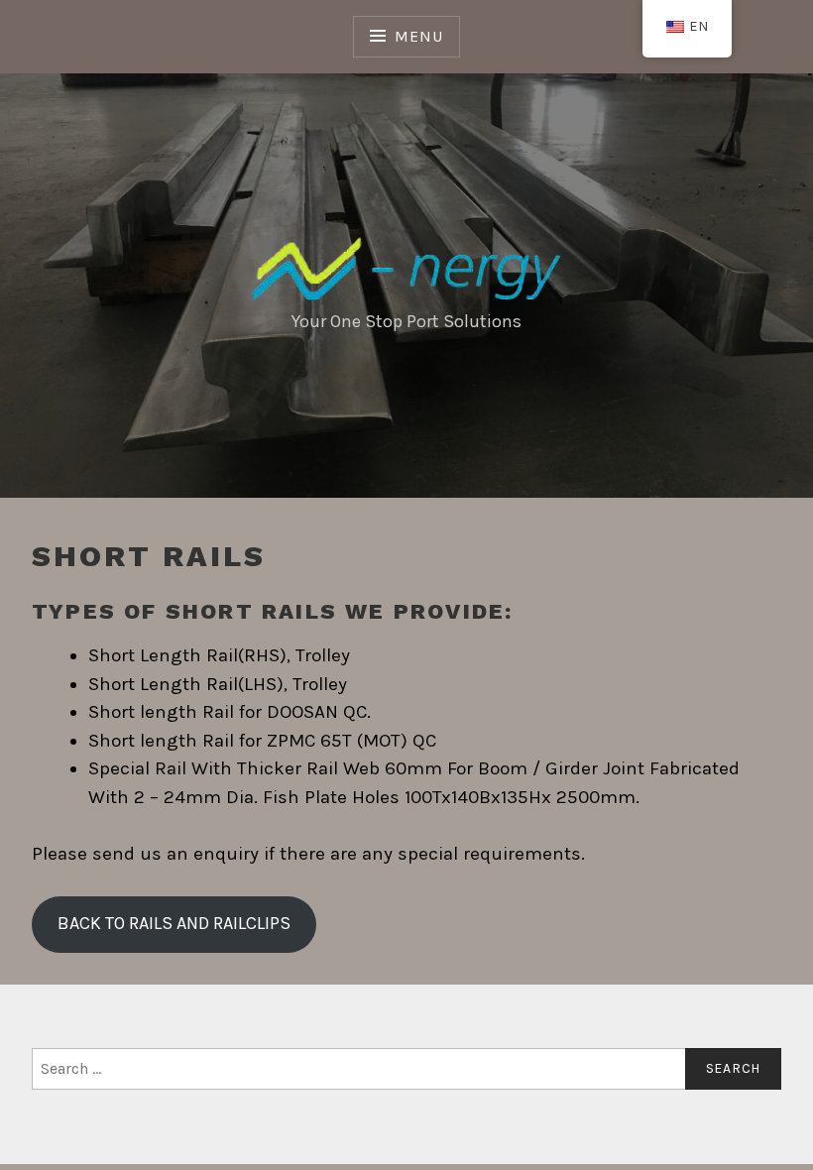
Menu (418, 36)
